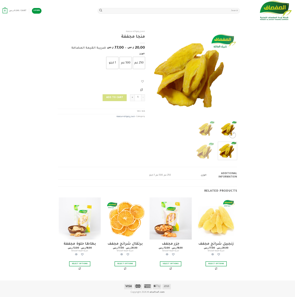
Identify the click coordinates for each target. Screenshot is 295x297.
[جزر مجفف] (171, 218)
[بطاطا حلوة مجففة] (80, 218)
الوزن (142, 54)
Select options (216, 264)
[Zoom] (232, 135)
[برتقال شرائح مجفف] (125, 218)
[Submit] (101, 11)
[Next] (154, 74)
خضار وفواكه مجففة (135, 31)
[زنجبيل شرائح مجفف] (216, 218)
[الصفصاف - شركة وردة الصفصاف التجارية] (268, 11)
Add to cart (114, 97)
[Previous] (231, 74)
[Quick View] (213, 255)
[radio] (139, 63)
